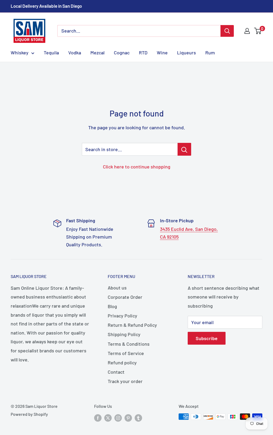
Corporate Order (125, 297)
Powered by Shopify (29, 414)
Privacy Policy (122, 316)
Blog (112, 306)
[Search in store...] (184, 149)
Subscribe (207, 338)
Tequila (51, 52)
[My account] (247, 31)
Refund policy (122, 362)
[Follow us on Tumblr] (138, 417)
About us (117, 288)
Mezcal (97, 52)
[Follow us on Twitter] (108, 417)
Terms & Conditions (129, 344)
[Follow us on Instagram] (118, 417)
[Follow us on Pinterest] (128, 417)
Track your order (125, 381)
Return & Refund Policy (132, 325)
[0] (258, 31)
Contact (116, 372)
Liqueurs (186, 52)
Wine (162, 52)
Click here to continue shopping (136, 167)
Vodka (74, 52)
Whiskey (20, 52)
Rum (210, 52)
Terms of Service (126, 353)
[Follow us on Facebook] (98, 417)
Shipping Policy (124, 334)
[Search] (227, 31)
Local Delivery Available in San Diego (46, 6)
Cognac (122, 52)
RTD (143, 52)
